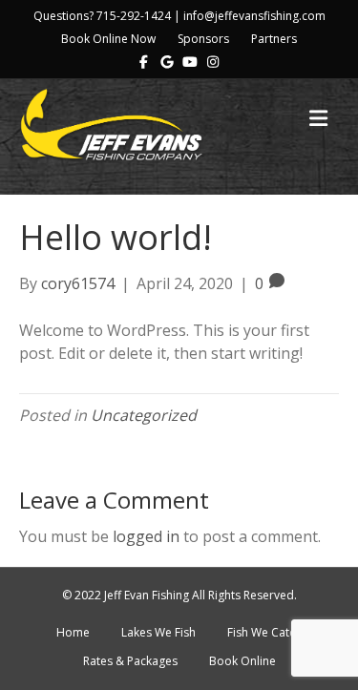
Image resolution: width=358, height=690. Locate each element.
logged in (146, 536)
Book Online (242, 661)
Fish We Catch (264, 632)
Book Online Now (108, 39)
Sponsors (203, 39)
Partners (274, 39)
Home (73, 632)
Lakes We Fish (158, 632)
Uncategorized (144, 415)
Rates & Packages (130, 661)
